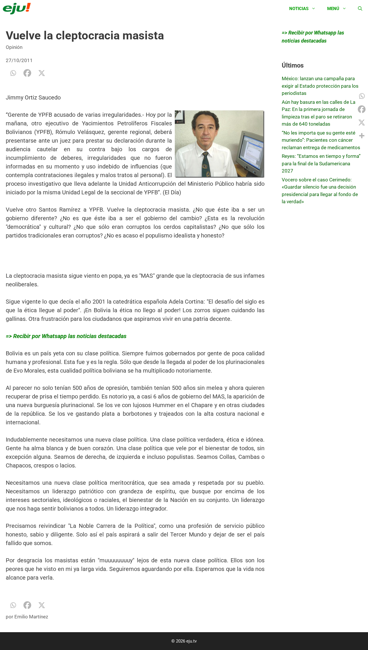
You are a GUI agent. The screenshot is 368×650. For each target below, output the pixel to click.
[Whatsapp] (13, 73)
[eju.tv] (18, 8)
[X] (41, 73)
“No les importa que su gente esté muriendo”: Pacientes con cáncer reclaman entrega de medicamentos (321, 140)
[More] (361, 135)
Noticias (298, 8)
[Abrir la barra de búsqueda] (360, 8)
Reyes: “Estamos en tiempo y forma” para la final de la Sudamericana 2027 (321, 163)
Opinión (14, 47)
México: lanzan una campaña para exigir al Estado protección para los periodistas (320, 86)
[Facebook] (27, 73)
